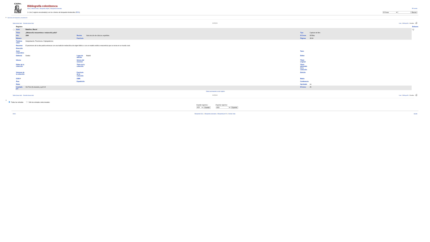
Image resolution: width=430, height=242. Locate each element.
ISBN (78, 78)
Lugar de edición (80, 56)
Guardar (207, 107)
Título (18, 32)
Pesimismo (39, 41)
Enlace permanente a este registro (215, 91)
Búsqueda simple (44, 8)
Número (19, 38)
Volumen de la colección (20, 73)
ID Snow (303, 35)
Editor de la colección (20, 65)
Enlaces (415, 26)
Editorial (19, 55)
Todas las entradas (17, 102)
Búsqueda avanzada (56, 8)
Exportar (234, 107)
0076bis (312, 35)
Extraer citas (231, 113)
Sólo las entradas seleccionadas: (39, 102)
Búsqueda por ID (222, 113)
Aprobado (303, 84)
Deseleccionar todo (28, 23)
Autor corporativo (20, 52)
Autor (18, 29)
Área (17, 81)
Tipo (301, 32)
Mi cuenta (414, 8)
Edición (303, 72)
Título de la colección (81, 65)
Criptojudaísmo (48, 41)
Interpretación (30, 41)
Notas (18, 84)
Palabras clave (19, 42)
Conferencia (304, 81)
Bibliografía (405, 23)
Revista (79, 35)
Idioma (18, 60)
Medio (302, 78)
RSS (77, 12)
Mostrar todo (34, 8)
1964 (27, 35)
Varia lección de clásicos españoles (97, 35)
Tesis (302, 51)
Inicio (28, 8)
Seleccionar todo (17, 23)
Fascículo (80, 38)
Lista (400, 23)
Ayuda (415, 113)
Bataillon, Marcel (31, 29)
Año (17, 35)
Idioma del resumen (80, 61)
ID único (303, 87)
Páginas (303, 38)
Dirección (19, 48)
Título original (303, 61)
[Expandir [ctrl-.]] (6, 100)
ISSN (17, 78)
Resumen (19, 45)
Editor (302, 55)
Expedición (81, 81)
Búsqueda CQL (199, 113)
